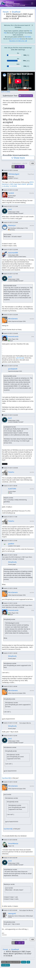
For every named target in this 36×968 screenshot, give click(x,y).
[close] (32, 25)
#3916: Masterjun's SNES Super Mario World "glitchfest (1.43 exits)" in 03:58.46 (18, 184)
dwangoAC (12, 913)
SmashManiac (13, 843)
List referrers (5, 965)
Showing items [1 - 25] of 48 (19, 163)
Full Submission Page (26, 95)
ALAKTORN (12, 489)
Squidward (5, 778)
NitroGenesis (13, 319)
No (18, 53)
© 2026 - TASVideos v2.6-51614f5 (11, 962)
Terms (23, 962)
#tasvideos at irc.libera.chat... (17, 41)
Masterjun (12, 225)
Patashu (11, 472)
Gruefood (16, 11)
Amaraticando (13, 336)
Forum (6, 11)
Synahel (11, 193)
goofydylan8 (12, 369)
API (28, 962)
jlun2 (10, 209)
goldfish (11, 544)
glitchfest (19, 358)
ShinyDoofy (12, 562)
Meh (18, 64)
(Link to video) (5, 92)
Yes (18, 59)
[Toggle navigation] (32, 3)
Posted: (10, 170)
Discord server (16, 39)
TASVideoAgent (13, 174)
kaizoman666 (13, 253)
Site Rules (28, 37)
